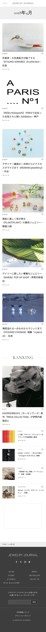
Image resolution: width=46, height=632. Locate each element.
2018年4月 (11, 544)
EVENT (5, 53)
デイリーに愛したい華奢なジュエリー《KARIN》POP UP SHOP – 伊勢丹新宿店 (22, 277)
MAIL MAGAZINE (11, 583)
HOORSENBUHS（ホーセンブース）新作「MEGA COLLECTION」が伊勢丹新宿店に (22, 416)
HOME (4, 544)
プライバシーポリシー (23, 616)
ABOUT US (34, 579)
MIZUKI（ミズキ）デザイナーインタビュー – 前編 (31, 491)
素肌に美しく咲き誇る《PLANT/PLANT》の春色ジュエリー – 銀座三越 (22, 222)
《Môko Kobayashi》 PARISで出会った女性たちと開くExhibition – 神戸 (21, 114)
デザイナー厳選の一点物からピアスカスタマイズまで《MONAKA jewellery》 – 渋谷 (23, 167)
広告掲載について (23, 612)
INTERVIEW (22, 487)
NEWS (34, 572)
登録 (34, 602)
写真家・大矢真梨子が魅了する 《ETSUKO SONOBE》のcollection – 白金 (21, 61)
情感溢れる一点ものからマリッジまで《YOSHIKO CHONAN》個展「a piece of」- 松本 (22, 332)
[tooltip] (16, 562)
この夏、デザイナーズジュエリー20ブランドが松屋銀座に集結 (30, 435)
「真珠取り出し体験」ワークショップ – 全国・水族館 (30, 472)
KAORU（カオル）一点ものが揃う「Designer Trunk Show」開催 (30, 454)
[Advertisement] (23, 515)
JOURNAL (11, 579)
